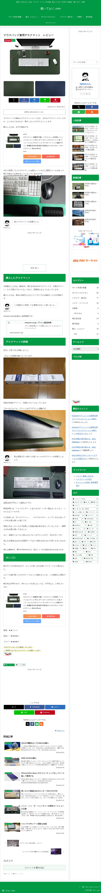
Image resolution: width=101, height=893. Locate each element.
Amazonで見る (32, 156)
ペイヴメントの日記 (84, 479)
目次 (32, 268)
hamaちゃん (85, 84)
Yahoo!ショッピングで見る (32, 161)
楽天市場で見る (51, 156)
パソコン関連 (21, 664)
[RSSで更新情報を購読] (41, 724)
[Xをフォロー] (28, 724)
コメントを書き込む (34, 867)
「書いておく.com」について (90, 887)
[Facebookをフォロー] (32, 724)
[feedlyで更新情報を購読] (86, 93)
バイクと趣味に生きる (85, 476)
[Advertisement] (34, 248)
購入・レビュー (10, 664)
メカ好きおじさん (81, 434)
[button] (97, 62)
